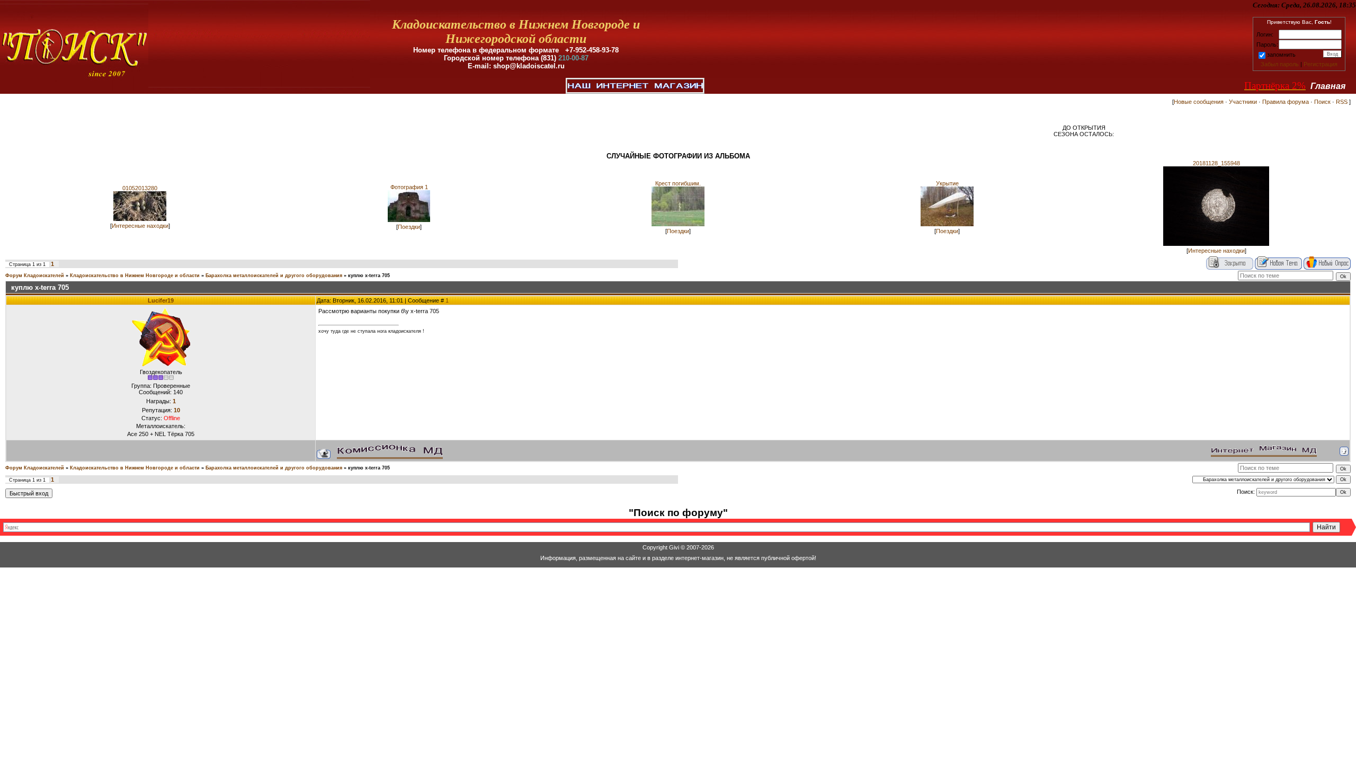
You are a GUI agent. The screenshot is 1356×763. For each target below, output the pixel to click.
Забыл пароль (1280, 64)
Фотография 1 (409, 187)
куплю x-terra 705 (369, 275)
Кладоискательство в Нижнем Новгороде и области (135, 275)
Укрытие (947, 183)
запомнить (1281, 54)
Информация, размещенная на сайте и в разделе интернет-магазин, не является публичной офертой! (678, 558)
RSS (1342, 102)
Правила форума (1285, 102)
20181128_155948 (1216, 163)
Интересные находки (140, 226)
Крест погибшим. (678, 183)
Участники (1243, 102)
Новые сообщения (1199, 102)
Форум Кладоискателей (34, 275)
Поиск (1322, 102)
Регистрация (1320, 64)
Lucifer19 (161, 300)
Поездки (409, 227)
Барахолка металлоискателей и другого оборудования (274, 275)
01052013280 (139, 188)
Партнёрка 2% (1275, 85)
